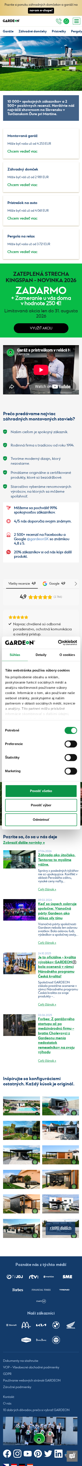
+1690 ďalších (61, 1228)
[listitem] (14, 1276)
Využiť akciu (41, 328)
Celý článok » (47, 889)
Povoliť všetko (41, 791)
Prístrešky (59, 31)
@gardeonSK (38, 539)
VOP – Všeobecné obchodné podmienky (31, 1368)
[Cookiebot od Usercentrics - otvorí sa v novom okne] (58, 642)
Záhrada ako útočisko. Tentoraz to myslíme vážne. (56, 860)
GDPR (7, 1374)
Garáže (8, 31)
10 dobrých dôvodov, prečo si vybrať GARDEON (36, 1410)
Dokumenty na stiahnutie (20, 1361)
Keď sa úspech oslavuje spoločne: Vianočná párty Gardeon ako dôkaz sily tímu (57, 911)
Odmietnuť (41, 819)
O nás (7, 1404)
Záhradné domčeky (33, 31)
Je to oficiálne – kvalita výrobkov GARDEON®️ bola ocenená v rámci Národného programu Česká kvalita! (57, 967)
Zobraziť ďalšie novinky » (24, 842)
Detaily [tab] (41, 655)
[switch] (71, 743)
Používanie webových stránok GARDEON (32, 1381)
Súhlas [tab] (15, 655)
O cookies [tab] (67, 655)
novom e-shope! (41, 10)
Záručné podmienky (17, 1387)
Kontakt (8, 1397)
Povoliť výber (41, 805)
